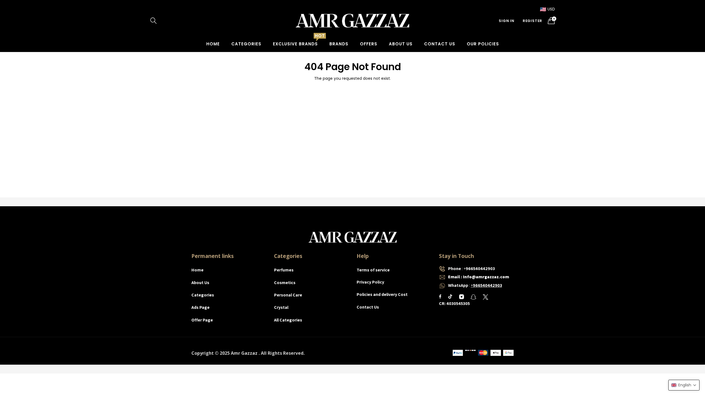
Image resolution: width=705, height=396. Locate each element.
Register (532, 20)
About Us (401, 44)
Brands (338, 44)
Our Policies (483, 44)
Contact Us (439, 44)
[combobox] (176, 20)
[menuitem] (213, 44)
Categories (246, 44)
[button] (684, 385)
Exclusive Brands (295, 44)
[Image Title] (440, 296)
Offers (368, 44)
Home (213, 44)
